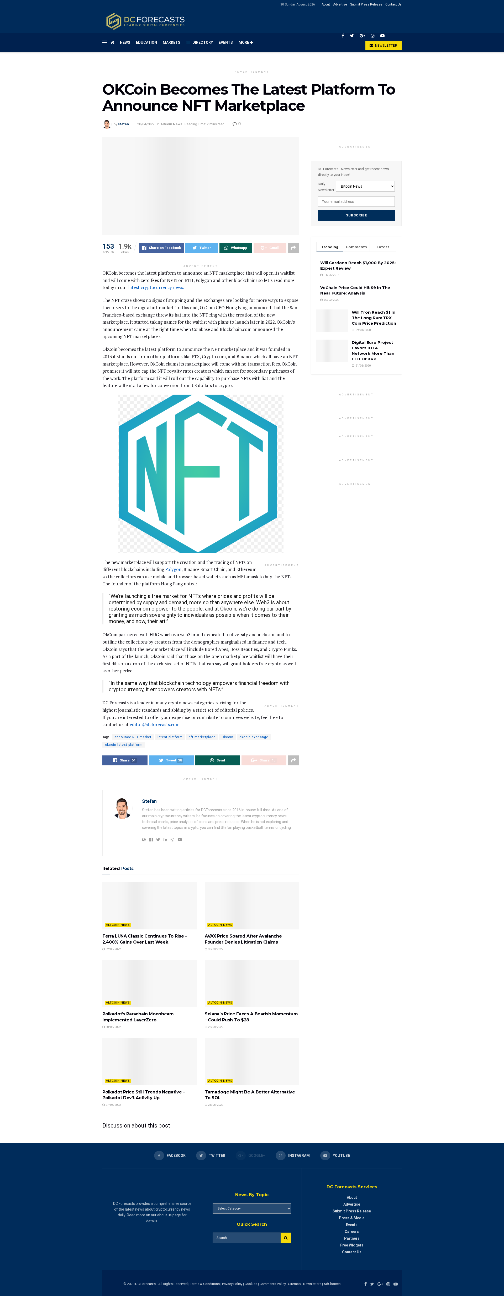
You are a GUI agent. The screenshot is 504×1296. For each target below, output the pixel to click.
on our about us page (163, 1215)
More (244, 42)
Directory (202, 42)
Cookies (251, 1284)
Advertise (340, 4)
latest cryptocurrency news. (155, 287)
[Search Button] (286, 1238)
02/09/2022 (113, 949)
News (125, 42)
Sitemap (294, 1284)
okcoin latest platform (124, 745)
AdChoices (332, 1284)
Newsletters (312, 1284)
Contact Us (393, 4)
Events (226, 42)
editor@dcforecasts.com (155, 724)
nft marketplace (202, 737)
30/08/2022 (215, 949)
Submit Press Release (366, 4)
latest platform (170, 737)
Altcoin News (171, 124)
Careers (352, 1231)
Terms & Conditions (205, 1284)
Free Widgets (351, 1245)
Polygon (173, 569)
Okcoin (227, 737)
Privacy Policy (232, 1284)
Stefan (123, 124)
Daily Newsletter (326, 187)
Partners (352, 1238)
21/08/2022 (215, 1105)
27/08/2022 (113, 1105)
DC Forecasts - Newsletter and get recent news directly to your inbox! (353, 172)
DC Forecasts (145, 1284)
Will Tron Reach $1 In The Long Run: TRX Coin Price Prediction (374, 318)
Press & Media (352, 1218)
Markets (171, 42)
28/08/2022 (215, 1027)
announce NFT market (132, 737)
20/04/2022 (146, 124)
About (326, 4)
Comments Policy (273, 1284)
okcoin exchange (253, 737)
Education (146, 42)
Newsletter (385, 45)
